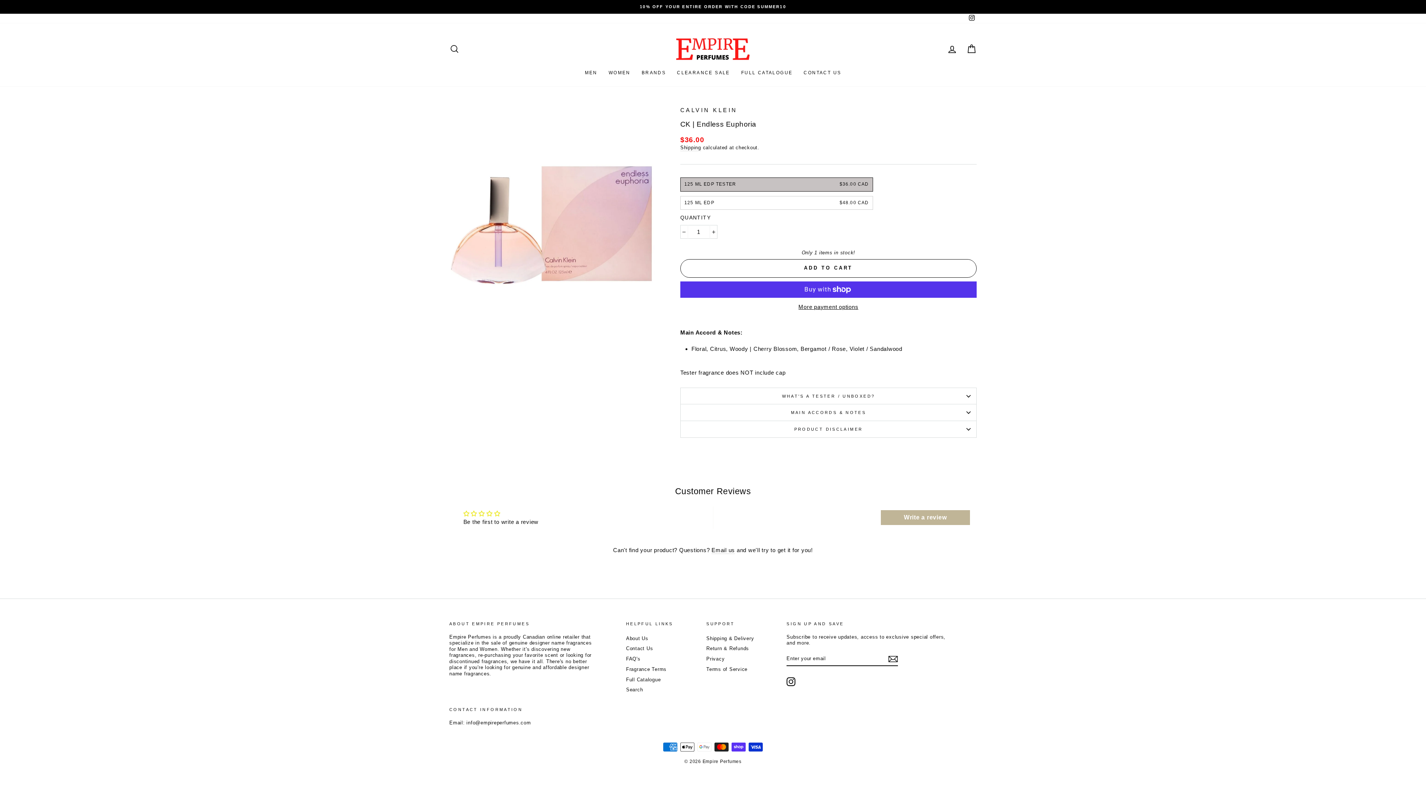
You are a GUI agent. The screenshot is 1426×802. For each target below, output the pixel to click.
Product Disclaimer (828, 429)
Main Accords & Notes (828, 412)
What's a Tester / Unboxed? (828, 396)
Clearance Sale (703, 72)
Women (620, 72)
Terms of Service (727, 669)
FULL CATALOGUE (767, 72)
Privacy (715, 659)
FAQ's (633, 659)
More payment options (828, 307)
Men (591, 72)
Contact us (822, 72)
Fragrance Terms (646, 669)
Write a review (925, 517)
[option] (713, 7)
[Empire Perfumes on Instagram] (791, 681)
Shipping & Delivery (730, 638)
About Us (637, 638)
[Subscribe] (893, 659)
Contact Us (639, 648)
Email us (723, 550)
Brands (654, 72)
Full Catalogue (643, 679)
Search (634, 689)
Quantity (695, 218)
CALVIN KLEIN (709, 110)
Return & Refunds (727, 648)
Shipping (690, 147)
